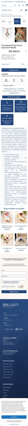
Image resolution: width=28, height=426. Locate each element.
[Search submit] (15, 5)
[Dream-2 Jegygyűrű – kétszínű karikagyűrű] (21, 34)
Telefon (21, 81)
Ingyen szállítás (6, 339)
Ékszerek (5, 398)
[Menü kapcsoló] (26, 10)
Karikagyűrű (5, 390)
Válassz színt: (5, 64)
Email (14, 81)
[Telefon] (22, 80)
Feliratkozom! (14, 291)
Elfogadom (14, 417)
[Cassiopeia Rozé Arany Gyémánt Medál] (7, 33)
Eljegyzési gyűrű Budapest (8, 344)
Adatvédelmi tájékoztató (8, 354)
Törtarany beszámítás (7, 342)
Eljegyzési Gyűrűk (7, 387)
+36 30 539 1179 (8, 320)
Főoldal (2, 14)
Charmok (5, 392)
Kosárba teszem (14, 70)
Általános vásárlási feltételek (9, 352)
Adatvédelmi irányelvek (14, 424)
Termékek (8, 14)
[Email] (14, 80)
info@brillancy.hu (7, 325)
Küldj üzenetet (6, 81)
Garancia (5, 341)
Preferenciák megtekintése (14, 421)
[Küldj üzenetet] (6, 80)
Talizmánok (5, 395)
